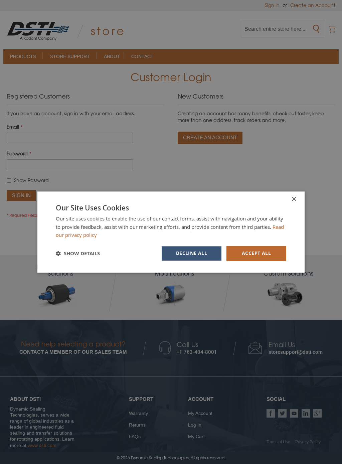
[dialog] (171, 232)
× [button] (293, 199)
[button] (78, 253)
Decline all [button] (191, 253)
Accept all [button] (256, 253)
